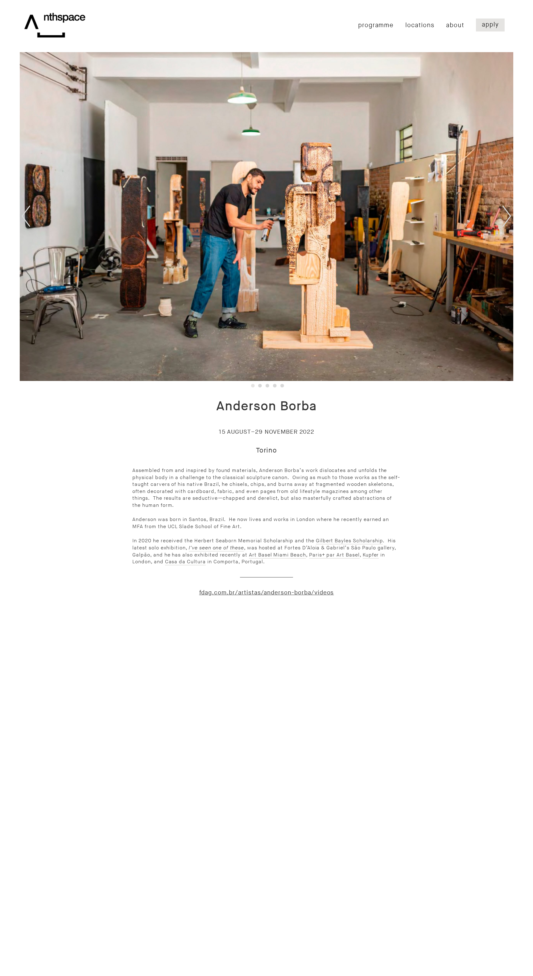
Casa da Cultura (185, 562)
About (455, 25)
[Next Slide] (499, 216)
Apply (490, 24)
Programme (376, 25)
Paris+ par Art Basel (334, 555)
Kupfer (371, 555)
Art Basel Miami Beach (277, 555)
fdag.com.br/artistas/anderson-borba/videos (266, 592)
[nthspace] (55, 25)
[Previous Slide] (33, 216)
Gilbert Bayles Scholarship (349, 541)
